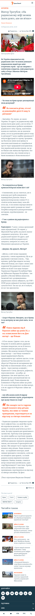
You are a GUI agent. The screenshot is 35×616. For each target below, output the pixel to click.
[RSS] (25, 593)
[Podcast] (30, 593)
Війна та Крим (19, 524)
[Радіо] (4, 613)
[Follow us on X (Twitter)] (7, 593)
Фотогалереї (18, 573)
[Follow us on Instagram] (21, 593)
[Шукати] (31, 613)
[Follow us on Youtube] (12, 593)
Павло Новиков (6, 23)
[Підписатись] (3, 598)
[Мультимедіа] (11, 613)
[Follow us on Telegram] (16, 593)
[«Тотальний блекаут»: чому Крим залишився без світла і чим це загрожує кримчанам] (7, 562)
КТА (17, 613)
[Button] (12, 31)
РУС (24, 613)
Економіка (17, 513)
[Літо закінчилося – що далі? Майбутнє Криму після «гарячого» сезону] (7, 539)
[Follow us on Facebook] (3, 593)
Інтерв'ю (4, 8)
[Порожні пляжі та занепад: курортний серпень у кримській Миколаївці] (7, 574)
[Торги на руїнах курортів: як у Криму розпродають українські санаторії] (7, 515)
